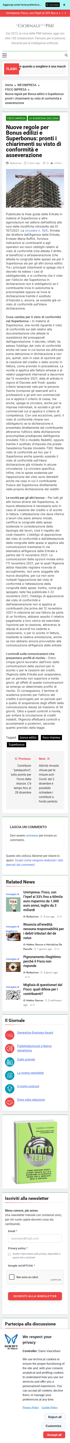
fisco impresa (51, 737)
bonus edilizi (28, 737)
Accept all (54, 1435)
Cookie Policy (49, 1407)
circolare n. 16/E (36, 230)
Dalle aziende (26, 1059)
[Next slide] (65, 13)
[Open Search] (66, 55)
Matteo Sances (34, 1000)
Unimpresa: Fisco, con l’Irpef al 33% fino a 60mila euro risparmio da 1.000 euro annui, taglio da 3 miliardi (43, 901)
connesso (32, 835)
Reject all (54, 1417)
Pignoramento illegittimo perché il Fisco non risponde (42, 961)
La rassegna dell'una (43, 118)
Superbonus (16, 744)
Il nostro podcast (28, 1086)
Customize (53, 1426)
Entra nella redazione (31, 1099)
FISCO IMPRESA (16, 118)
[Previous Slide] (59, 13)
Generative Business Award (35, 1032)
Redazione (15, 163)
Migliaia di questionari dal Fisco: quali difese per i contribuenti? (42, 989)
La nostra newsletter (30, 1073)
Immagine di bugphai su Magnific (12, 931)
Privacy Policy (31, 1407)
